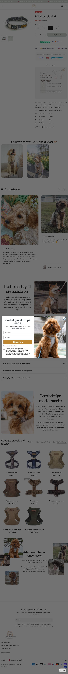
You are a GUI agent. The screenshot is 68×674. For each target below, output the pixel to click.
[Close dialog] (64, 318)
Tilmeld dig (18, 342)
